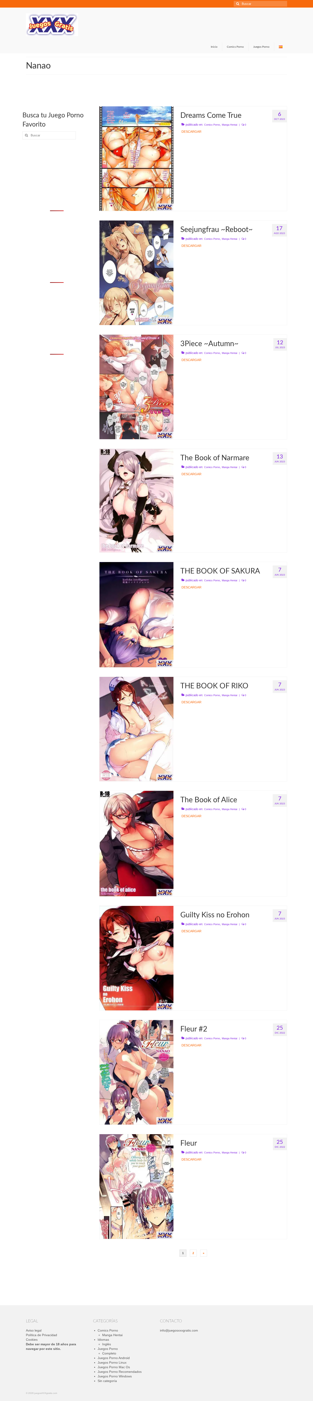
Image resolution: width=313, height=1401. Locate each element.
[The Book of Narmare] (136, 500)
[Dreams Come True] (136, 158)
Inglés (106, 1344)
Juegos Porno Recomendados (120, 1371)
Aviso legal (33, 1330)
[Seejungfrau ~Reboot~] (136, 272)
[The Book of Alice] (136, 843)
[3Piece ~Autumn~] (136, 386)
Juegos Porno (108, 1349)
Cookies (32, 1339)
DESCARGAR (191, 131)
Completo (109, 1353)
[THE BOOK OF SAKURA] (136, 614)
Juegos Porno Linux (112, 1362)
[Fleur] (136, 1186)
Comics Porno (212, 124)
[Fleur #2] (136, 1072)
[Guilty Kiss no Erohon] (136, 958)
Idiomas (103, 1339)
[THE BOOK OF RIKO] (136, 729)
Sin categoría (107, 1381)
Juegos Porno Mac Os (114, 1367)
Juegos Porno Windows (115, 1376)
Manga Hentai (229, 124)
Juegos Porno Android (114, 1358)
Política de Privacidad (41, 1335)
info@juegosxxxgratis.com (179, 1330)
